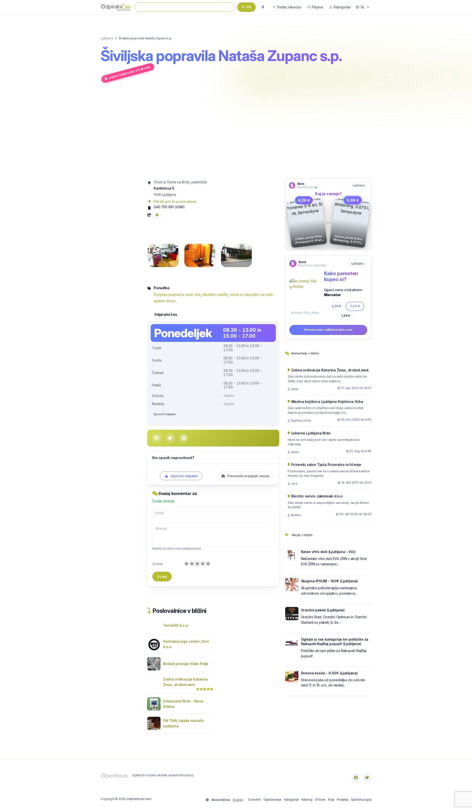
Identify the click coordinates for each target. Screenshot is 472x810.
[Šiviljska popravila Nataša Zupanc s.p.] (163, 255)
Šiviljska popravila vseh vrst (177, 294)
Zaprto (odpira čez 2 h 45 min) (129, 72)
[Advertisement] (236, 131)
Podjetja (343, 799)
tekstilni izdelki (215, 294)
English (238, 800)
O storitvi (254, 799)
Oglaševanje (272, 799)
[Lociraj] (262, 7)
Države (320, 799)
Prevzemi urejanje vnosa (247, 476)
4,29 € (336, 306)
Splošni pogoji (361, 799)
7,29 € (355, 306)
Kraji (331, 799)
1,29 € (345, 316)
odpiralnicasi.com (138, 799)
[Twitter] (367, 777)
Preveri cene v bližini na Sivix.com (328, 330)
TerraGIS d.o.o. (176, 625)
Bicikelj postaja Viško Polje (185, 664)
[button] (362, 7)
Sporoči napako (164, 414)
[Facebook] (355, 777)
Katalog (307, 799)
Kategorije (291, 799)
